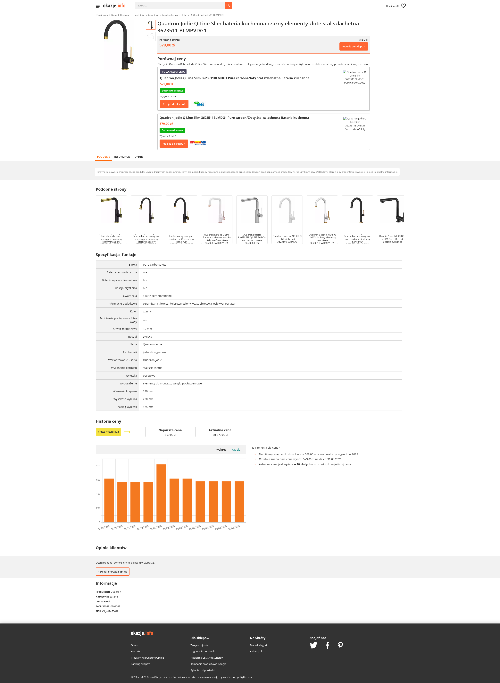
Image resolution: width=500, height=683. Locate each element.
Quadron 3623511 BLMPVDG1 (209, 15)
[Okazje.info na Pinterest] (340, 645)
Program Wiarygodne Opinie (147, 657)
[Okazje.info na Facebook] (327, 645)
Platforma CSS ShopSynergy (206, 657)
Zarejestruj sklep (199, 645)
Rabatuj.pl (256, 651)
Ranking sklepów (140, 664)
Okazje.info (102, 15)
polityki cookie (245, 677)
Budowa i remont (129, 15)
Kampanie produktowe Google (208, 664)
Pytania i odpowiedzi (202, 670)
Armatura (147, 15)
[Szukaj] (182, 3)
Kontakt (135, 651)
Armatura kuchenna (167, 15)
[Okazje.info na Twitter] (313, 645)
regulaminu (225, 677)
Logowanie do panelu (202, 651)
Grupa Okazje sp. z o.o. (159, 677)
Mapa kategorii (258, 645)
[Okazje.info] (115, 6)
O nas (134, 645)
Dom (114, 15)
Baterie (185, 15)
